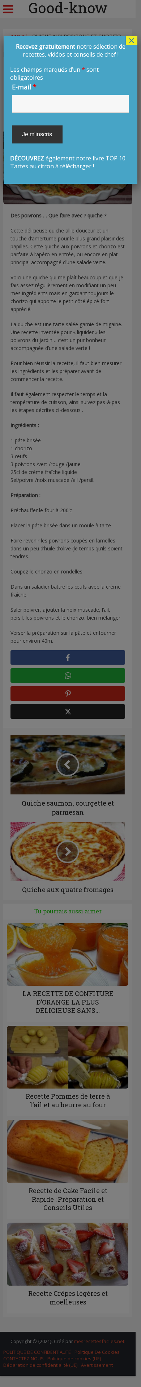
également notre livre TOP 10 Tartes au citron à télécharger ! (67, 106)
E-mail (24, 87)
